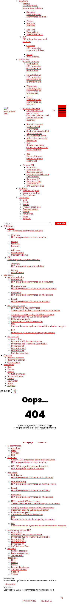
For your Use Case (31, 108)
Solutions (8, 226)
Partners (23, 188)
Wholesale (34, 89)
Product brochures (32, 207)
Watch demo (33, 32)
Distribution (34, 67)
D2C (37, 146)
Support (27, 218)
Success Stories (19, 569)
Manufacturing (34, 78)
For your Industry (31, 61)
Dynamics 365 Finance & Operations (38, 175)
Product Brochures (20, 567)
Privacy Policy (29, 601)
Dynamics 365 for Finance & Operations (30, 537)
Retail (34, 101)
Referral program (31, 190)
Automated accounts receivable (37, 139)
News (25, 216)
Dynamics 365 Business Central (35, 171)
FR (15, 392)
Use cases (24, 59)
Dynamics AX (33, 183)
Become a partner (31, 193)
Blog (25, 200)
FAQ (13, 455)
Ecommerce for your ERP (19, 530)
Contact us (42, 442)
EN (15, 389)
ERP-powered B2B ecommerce (38, 115)
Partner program (19, 550)
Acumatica (32, 167)
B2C (35, 157)
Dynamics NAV (34, 181)
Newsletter (28, 213)
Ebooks (26, 202)
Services (15, 453)
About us (15, 448)
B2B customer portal (36, 135)
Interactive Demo (35, 34)
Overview (36, 14)
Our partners (29, 195)
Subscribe (10, 584)
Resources (24, 197)
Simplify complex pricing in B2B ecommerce (35, 126)
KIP (35, 39)
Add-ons (31, 29)
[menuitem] (54, 111)
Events (26, 204)
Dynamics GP (33, 179)
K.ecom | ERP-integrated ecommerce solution (33, 460)
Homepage (28, 442)
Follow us (8, 587)
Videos (26, 211)
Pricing (30, 21)
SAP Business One (35, 186)
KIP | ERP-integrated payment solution (29, 467)
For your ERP (28, 165)
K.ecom (33, 5)
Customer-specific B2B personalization (38, 132)
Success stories (30, 209)
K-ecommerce (14, 445)
